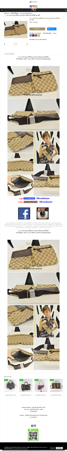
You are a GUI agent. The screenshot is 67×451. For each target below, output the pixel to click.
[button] (65, 10)
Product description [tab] (9, 54)
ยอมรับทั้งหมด (59, 448)
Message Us (52, 28)
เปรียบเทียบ (48, 33)
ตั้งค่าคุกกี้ (52, 448)
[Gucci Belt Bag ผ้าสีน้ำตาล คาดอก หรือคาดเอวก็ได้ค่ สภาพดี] (15, 30)
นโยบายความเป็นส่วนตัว (16, 448)
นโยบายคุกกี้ (25, 448)
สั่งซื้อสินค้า (37, 28)
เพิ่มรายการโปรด (36, 33)
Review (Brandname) (41, 39)
